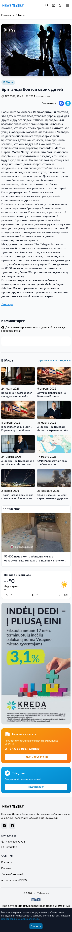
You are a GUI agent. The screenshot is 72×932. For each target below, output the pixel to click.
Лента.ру (7, 304)
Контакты (6, 862)
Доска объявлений (12, 874)
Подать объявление (36, 756)
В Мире (20, 15)
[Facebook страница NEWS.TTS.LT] (12, 826)
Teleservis (43, 893)
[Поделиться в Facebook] (61, 103)
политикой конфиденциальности (20, 918)
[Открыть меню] (67, 5)
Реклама (6, 868)
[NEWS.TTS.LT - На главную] (13, 5)
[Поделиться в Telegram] (68, 103)
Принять (36, 926)
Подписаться (36, 786)
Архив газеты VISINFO (14, 880)
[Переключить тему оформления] (60, 5)
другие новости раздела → (55, 360)
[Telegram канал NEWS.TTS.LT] (4, 826)
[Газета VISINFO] (54, 5)
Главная (6, 15)
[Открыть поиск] (47, 5)
